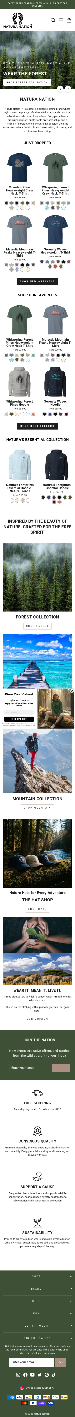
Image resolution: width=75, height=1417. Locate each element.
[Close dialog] (72, 690)
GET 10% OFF (19, 718)
